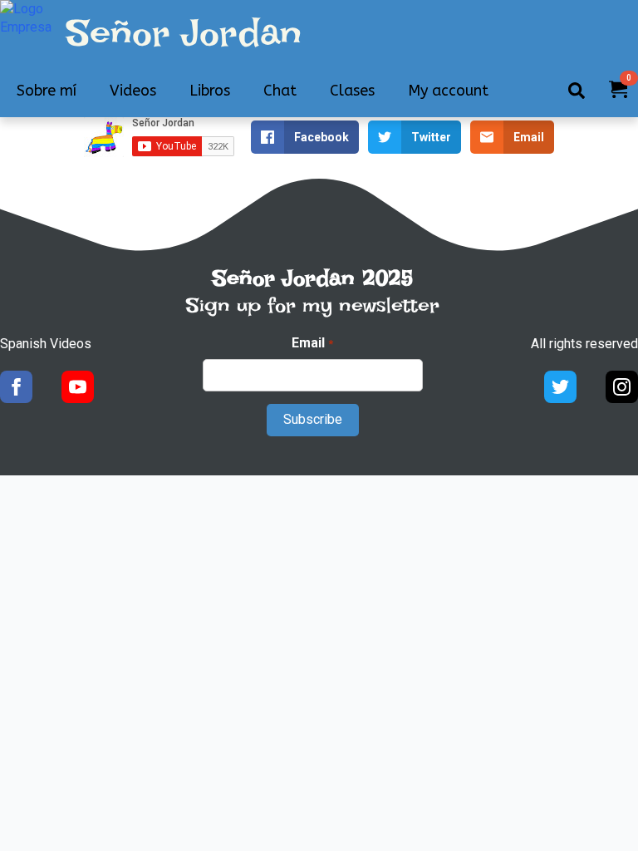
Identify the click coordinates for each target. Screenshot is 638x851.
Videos (133, 90)
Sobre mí (46, 90)
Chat (280, 90)
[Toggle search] (576, 90)
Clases (352, 90)
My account (448, 90)
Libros (209, 90)
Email (312, 343)
